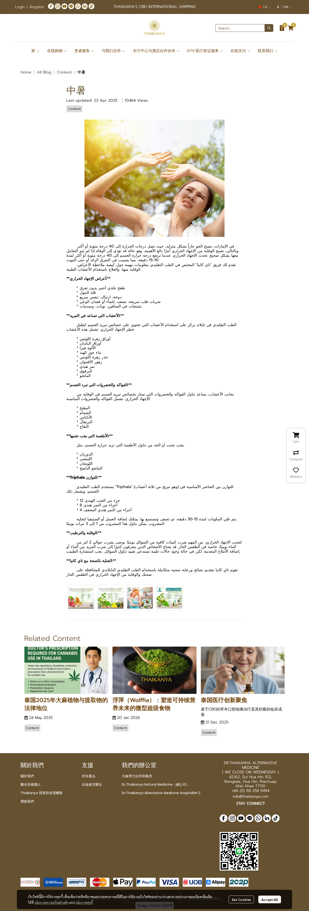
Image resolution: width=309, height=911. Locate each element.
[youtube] (64, 6)
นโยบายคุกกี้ (84, 902)
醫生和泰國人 (31, 784)
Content (64, 72)
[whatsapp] (78, 6)
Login (20, 7)
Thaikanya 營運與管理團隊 (42, 792)
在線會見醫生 (92, 784)
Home (26, 72)
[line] (71, 6)
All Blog (44, 72)
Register (36, 7)
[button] (264, 7)
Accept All (269, 899)
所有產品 (88, 776)
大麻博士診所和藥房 (137, 776)
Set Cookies (241, 899)
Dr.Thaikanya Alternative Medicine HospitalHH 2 (161, 792)
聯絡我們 (27, 801)
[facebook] (51, 6)
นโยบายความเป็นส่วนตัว (52, 902)
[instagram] (58, 6)
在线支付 (239, 50)
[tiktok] (91, 6)
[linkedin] (85, 6)
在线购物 (55, 50)
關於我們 (27, 776)
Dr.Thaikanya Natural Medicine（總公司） (156, 784)
